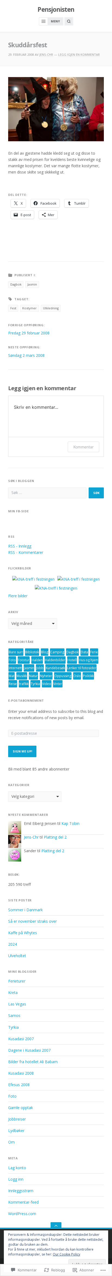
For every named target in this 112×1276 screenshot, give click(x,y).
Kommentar (83, 447)
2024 (12, 944)
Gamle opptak (20, 1107)
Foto (12, 660)
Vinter (57, 683)
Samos (14, 1015)
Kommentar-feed (23, 1202)
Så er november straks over (32, 921)
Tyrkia (35, 683)
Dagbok (15, 284)
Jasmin (32, 284)
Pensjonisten (56, 9)
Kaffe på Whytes (22, 932)
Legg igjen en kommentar (79, 54)
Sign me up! (22, 751)
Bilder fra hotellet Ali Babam (33, 1061)
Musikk (22, 676)
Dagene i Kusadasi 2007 (29, 1050)
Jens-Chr (46, 54)
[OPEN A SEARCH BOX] (69, 21)
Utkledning (51, 308)
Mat (11, 676)
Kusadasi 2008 (21, 1073)
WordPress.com (22, 1213)
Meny (55, 21)
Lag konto (17, 1167)
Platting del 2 (55, 837)
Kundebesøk (55, 668)
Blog (44, 652)
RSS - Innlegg (19, 546)
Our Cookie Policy (66, 1254)
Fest (13, 308)
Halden (37, 660)
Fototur (23, 660)
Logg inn (15, 1179)
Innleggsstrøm (20, 1190)
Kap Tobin (70, 823)
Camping (57, 652)
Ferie (94, 652)
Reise (13, 683)
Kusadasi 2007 (21, 1038)
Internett (15, 668)
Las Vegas (17, 1004)
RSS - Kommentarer (25, 552)
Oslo (77, 676)
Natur (33, 676)
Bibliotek (32, 652)
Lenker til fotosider (81, 668)
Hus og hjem (88, 660)
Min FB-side (18, 511)
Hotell (72, 660)
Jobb (39, 668)
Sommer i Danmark (25, 909)
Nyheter (46, 676)
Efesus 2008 (19, 1084)
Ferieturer (16, 981)
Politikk (88, 676)
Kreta (13, 992)
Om (11, 1142)
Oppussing (62, 676)
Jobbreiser (17, 1119)
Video (46, 683)
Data (84, 652)
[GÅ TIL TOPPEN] (56, 1225)
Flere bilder (17, 595)
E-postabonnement (26, 700)
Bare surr (16, 652)
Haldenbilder (55, 660)
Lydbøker (16, 1130)
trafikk (24, 683)
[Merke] (47, 492)
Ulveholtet (17, 955)
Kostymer (29, 308)
